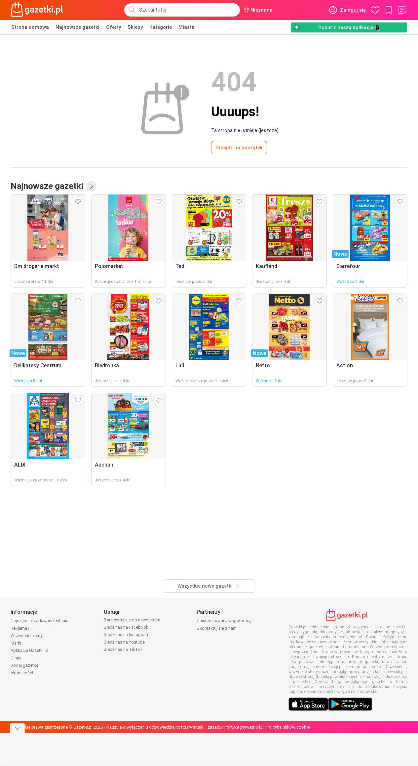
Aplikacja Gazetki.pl (29, 650)
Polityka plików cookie (288, 727)
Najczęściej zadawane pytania (39, 620)
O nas (16, 657)
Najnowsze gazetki (77, 27)
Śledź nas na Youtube (124, 642)
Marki (16, 643)
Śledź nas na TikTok (123, 649)
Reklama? (20, 628)
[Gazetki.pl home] (38, 10)
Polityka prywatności (244, 727)
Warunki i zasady (205, 727)
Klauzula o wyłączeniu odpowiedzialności (146, 727)
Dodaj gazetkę (24, 665)
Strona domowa (30, 27)
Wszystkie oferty (27, 635)
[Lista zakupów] (402, 10)
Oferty (113, 27)
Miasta (186, 27)
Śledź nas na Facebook (126, 627)
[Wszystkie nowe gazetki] (91, 186)
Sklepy (135, 27)
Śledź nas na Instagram (126, 634)
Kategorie (160, 27)
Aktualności (22, 672)
